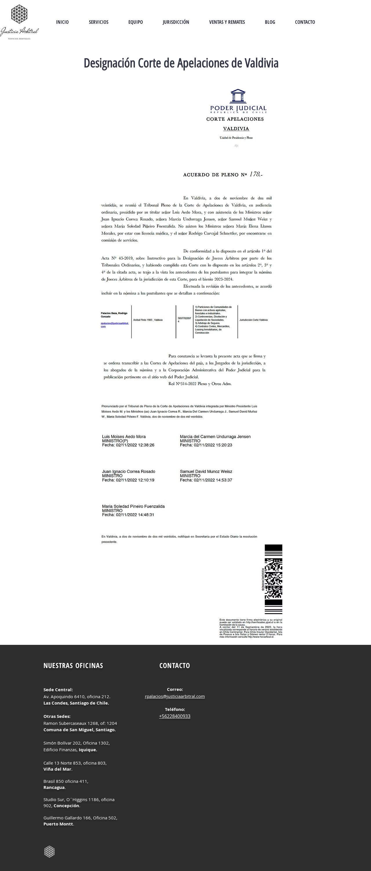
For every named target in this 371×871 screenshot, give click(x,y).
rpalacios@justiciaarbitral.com (175, 696)
